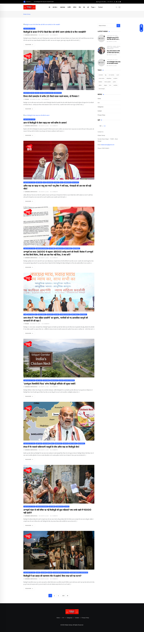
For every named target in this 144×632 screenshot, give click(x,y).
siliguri (105, 85)
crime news (101, 78)
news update (107, 81)
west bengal (102, 88)
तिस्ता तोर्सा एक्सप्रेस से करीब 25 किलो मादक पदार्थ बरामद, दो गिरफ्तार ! (51, 96)
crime (114, 46)
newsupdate (110, 48)
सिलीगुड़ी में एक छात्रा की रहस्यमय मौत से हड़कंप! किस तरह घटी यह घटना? (52, 576)
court (117, 75)
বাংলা (99, 102)
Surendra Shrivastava (31, 35)
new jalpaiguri (114, 47)
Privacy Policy (101, 115)
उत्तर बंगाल (55, 7)
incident (115, 78)
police (114, 81)
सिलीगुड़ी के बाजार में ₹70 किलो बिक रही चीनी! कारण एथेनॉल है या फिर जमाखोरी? (54, 32)
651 (63, 595)
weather (115, 85)
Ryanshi (27, 99)
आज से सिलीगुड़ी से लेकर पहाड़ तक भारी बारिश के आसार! (45, 123)
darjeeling (109, 78)
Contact (100, 7)
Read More (28, 44)
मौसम (80, 7)
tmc (110, 85)
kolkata (100, 81)
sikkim (100, 85)
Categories (100, 107)
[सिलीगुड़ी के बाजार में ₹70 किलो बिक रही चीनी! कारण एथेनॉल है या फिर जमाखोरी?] (101, 38)
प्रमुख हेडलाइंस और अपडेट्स (112, 35)
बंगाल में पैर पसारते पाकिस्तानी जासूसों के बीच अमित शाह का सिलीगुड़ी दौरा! (51, 447)
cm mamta (111, 75)
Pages (93, 7)
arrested (109, 46)
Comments (54, 35)
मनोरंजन (74, 7)
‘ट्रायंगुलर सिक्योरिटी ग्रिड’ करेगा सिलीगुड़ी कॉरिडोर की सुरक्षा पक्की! (49, 384)
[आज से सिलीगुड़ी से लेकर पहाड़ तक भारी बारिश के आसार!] (101, 62)
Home (99, 98)
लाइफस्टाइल (62, 7)
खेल (84, 7)
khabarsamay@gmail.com (107, 144)
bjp (105, 75)
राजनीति (69, 7)
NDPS (108, 47)
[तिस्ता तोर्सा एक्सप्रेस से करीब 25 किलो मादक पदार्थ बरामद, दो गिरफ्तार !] (101, 50)
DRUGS (118, 46)
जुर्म (88, 7)
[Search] (116, 7)
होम (49, 7)
